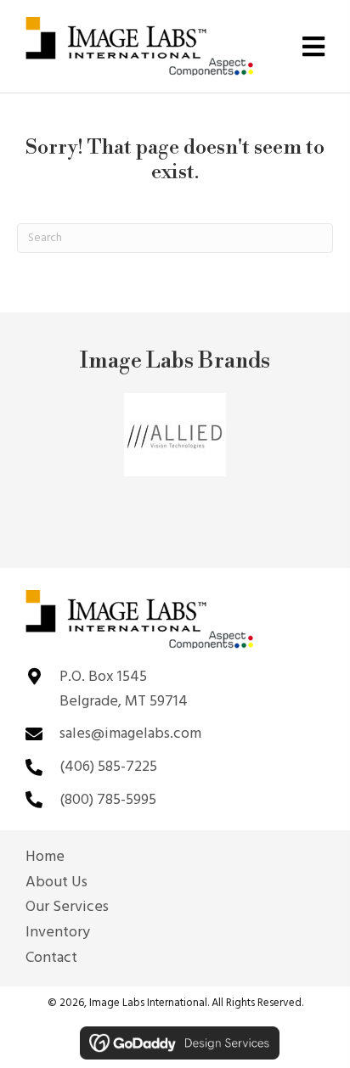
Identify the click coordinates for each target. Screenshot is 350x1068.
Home (45, 857)
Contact (51, 958)
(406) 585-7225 (108, 767)
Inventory (57, 933)
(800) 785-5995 (107, 800)
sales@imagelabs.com (130, 734)
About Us (56, 883)
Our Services (67, 907)
